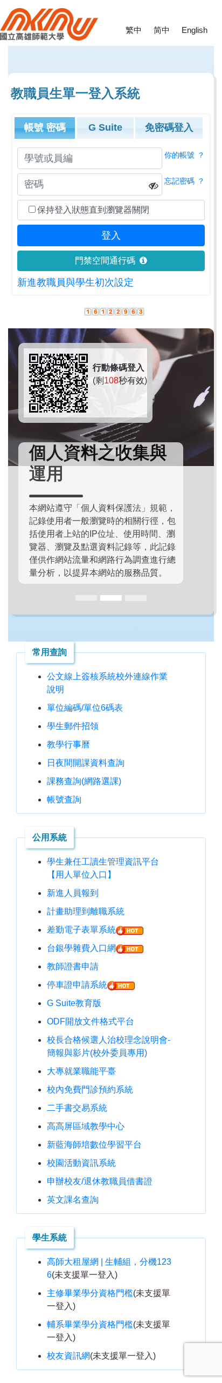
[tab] (45, 128)
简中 (162, 30)
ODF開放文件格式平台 (90, 1021)
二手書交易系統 (77, 1107)
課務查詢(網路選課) (84, 781)
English (194, 30)
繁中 (134, 30)
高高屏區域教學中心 (85, 1126)
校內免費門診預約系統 (90, 1089)
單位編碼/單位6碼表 (85, 707)
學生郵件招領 (73, 726)
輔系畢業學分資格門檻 (90, 1324)
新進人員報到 (73, 893)
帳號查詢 (64, 799)
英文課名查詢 (73, 1199)
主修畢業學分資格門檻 (90, 1293)
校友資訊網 (68, 1355)
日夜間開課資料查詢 (85, 762)
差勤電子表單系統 (81, 929)
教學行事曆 (68, 744)
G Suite (105, 127)
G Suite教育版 (74, 1003)
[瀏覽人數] (114, 311)
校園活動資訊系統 (81, 1163)
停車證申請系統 (77, 984)
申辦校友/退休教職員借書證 (99, 1181)
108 (111, 380)
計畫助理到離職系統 (85, 911)
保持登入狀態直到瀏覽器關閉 (93, 209)
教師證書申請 (73, 966)
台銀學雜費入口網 (81, 948)
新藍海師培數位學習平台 (94, 1144)
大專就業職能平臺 (81, 1071)
